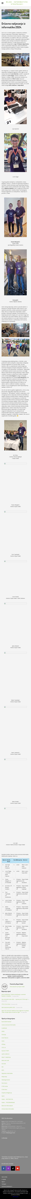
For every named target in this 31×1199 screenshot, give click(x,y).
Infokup (3, 1044)
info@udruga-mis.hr (10, 1133)
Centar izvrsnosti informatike (9, 1025)
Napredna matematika (7, 1073)
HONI (3, 1041)
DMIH (3, 1031)
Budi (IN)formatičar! (6, 1021)
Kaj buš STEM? (5, 1050)
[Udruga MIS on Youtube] (17, 1168)
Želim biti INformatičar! (7, 1105)
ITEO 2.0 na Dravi (6, 1004)
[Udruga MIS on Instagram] (8, 1168)
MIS (2, 1067)
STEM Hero (4, 1089)
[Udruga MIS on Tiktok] (13, 1168)
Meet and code (5, 1060)
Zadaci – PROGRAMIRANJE (8, 1102)
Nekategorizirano (6, 1080)
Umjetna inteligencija (7, 1092)
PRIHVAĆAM (15, 1196)
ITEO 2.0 (4, 1047)
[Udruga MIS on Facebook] (4, 1168)
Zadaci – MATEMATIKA (7, 1099)
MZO (3, 1070)
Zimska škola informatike (8, 1109)
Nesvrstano (4, 1083)
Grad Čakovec (5, 1038)
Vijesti (3, 1096)
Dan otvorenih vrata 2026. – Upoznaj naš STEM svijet (15, 999)
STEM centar (5, 1086)
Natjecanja (4, 1076)
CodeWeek (4, 1028)
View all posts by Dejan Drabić (17, 986)
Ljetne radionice (5, 1054)
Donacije (4, 1034)
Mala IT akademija (6, 1057)
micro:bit (4, 1063)
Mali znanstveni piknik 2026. (8, 1007)
